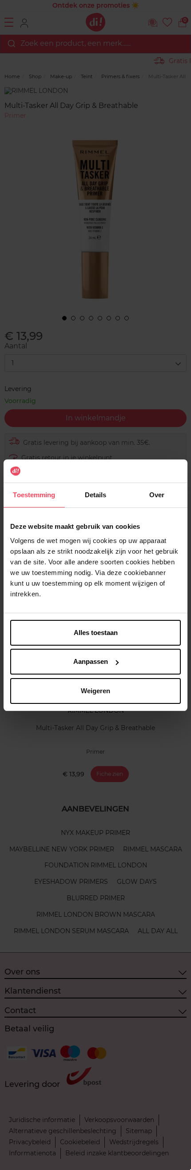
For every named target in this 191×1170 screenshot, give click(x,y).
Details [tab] (96, 495)
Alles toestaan (96, 632)
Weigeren (95, 691)
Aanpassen (90, 661)
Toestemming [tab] (34, 495)
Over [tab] (156, 495)
